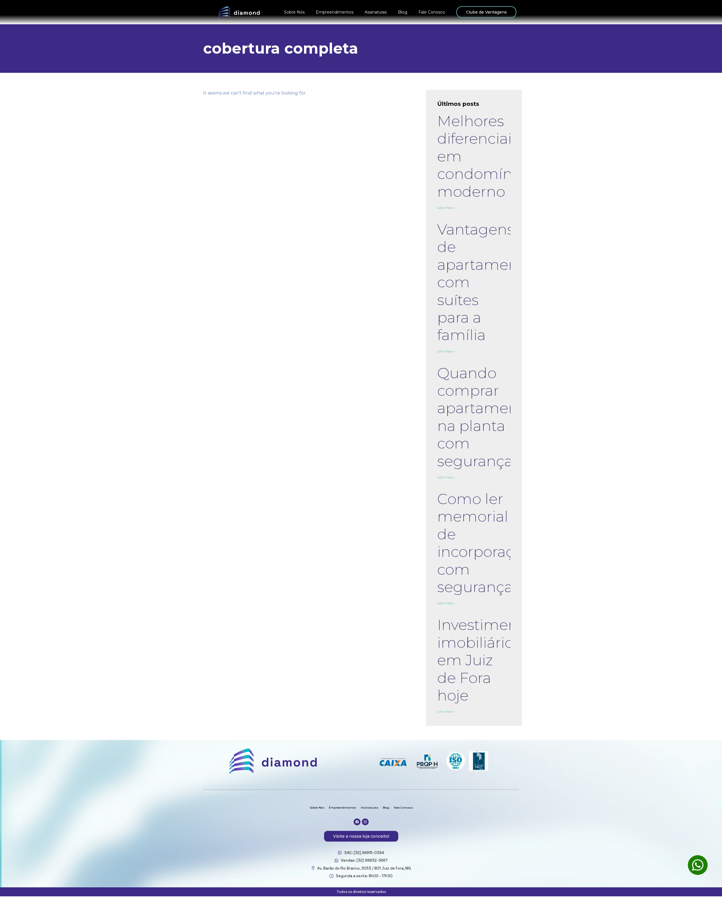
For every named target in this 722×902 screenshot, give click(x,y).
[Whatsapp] (698, 865)
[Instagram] (365, 821)
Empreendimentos (334, 12)
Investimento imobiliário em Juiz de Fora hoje (484, 660)
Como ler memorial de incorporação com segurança (484, 543)
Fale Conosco (432, 12)
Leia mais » (446, 207)
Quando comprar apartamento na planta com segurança (484, 417)
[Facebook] (357, 821)
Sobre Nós (294, 12)
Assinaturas (376, 12)
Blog (402, 12)
